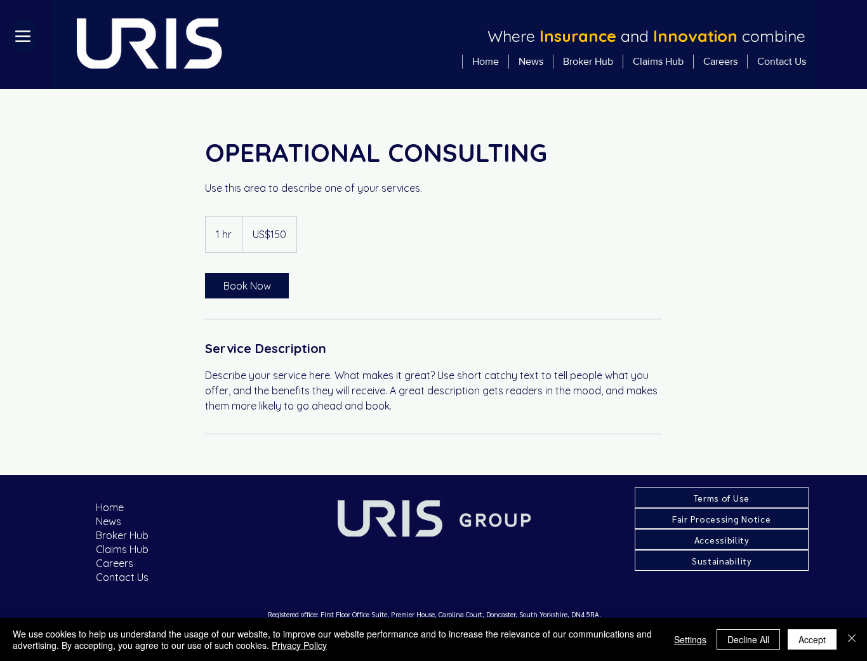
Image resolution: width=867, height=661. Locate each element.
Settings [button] (690, 639)
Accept (812, 639)
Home (110, 507)
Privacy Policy (299, 645)
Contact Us (122, 577)
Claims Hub (122, 549)
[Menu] (23, 35)
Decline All (748, 639)
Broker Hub (122, 535)
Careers (114, 563)
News (108, 521)
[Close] (851, 639)
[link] (247, 285)
